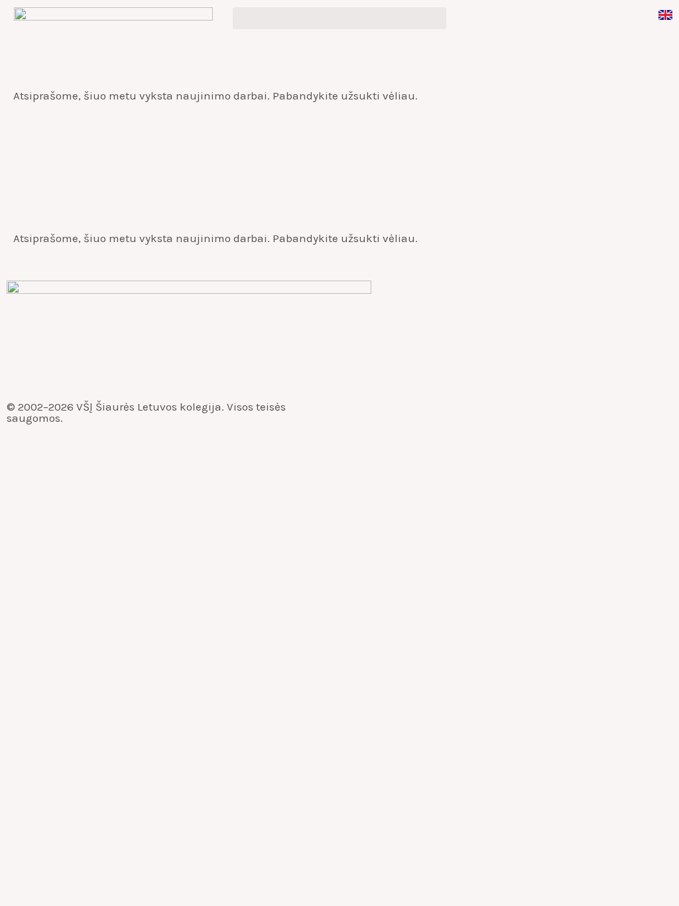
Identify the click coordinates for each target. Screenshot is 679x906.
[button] (339, 18)
